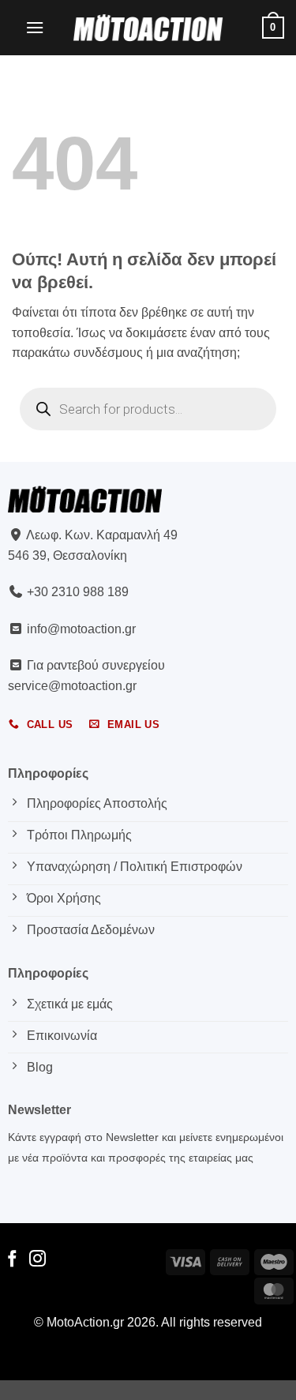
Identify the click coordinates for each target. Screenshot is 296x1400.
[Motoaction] (148, 27)
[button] (34, 27)
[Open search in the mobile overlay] (148, 409)
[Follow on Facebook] (12, 1260)
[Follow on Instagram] (37, 1260)
